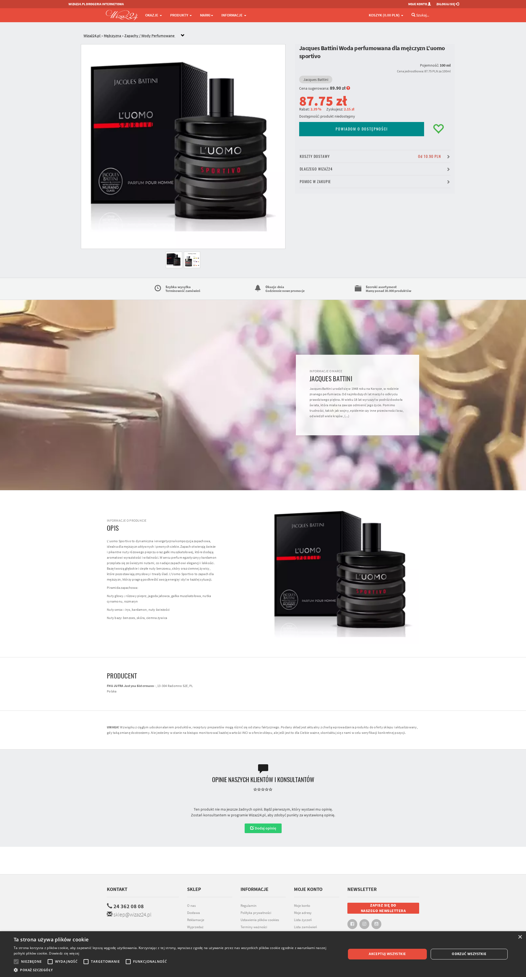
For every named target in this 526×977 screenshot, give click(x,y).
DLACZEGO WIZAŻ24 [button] (316, 169)
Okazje (152, 15)
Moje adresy (302, 912)
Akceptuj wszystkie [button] (387, 954)
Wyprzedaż (195, 927)
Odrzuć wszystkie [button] (469, 954)
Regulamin (248, 905)
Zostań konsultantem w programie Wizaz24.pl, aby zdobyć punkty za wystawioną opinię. (263, 815)
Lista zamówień (305, 927)
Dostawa (193, 912)
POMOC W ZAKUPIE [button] (315, 181)
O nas (191, 905)
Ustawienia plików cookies (260, 920)
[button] (175, 970)
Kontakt (117, 889)
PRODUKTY (179, 15)
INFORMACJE (232, 15)
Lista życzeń (303, 920)
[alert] (263, 954)
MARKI (205, 15)
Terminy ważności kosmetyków (254, 930)
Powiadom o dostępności (362, 129)
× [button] (520, 937)
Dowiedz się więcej (64, 953)
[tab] (267, 36)
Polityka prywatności (256, 912)
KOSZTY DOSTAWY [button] (370, 156)
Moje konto (302, 905)
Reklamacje (195, 920)
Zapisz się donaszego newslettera (383, 908)
